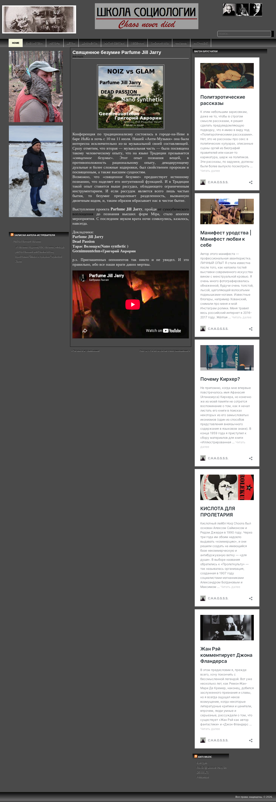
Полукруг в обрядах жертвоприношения (164, 350)
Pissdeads (203, 776)
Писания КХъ (160, 43)
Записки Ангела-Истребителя (34, 235)
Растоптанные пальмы (27, 241)
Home (15, 43)
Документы (90, 43)
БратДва (202, 762)
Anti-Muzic (201, 43)
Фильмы (181, 43)
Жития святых (114, 43)
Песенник (137, 43)
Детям (71, 43)
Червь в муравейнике (86, 350)
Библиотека (34, 43)
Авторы (54, 43)
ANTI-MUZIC (205, 757)
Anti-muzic (77, 56)
